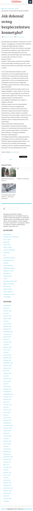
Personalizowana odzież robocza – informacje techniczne (8, 196)
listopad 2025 (7, 329)
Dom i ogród (7, 239)
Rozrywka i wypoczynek (10, 281)
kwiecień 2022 (7, 441)
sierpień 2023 (7, 399)
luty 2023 (6, 415)
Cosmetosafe (15, 152)
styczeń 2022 (7, 449)
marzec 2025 (7, 350)
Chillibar (3, 509)
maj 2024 (6, 376)
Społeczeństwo (7, 289)
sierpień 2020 (7, 493)
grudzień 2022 (7, 420)
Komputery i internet (9, 258)
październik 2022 (8, 425)
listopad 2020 (7, 485)
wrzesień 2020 (7, 490)
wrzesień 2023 (7, 397)
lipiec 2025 (6, 339)
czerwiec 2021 (7, 467)
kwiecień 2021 (7, 472)
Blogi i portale (7, 234)
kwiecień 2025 (7, 347)
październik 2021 (8, 457)
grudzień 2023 (7, 389)
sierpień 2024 (7, 368)
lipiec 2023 (6, 402)
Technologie (6, 297)
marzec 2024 (7, 381)
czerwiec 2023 (7, 404)
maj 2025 (6, 344)
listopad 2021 (7, 454)
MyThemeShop (27, 509)
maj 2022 (6, 438)
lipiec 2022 (6, 433)
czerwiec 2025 (7, 342)
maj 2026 (6, 313)
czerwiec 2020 (7, 498)
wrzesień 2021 (7, 459)
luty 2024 (6, 384)
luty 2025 (6, 352)
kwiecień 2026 (7, 316)
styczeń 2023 (7, 417)
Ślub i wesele (7, 286)
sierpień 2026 (7, 305)
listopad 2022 (7, 423)
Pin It (10, 159)
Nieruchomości (7, 276)
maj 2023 (6, 407)
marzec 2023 (7, 412)
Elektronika (6, 242)
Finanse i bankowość (9, 250)
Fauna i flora (6, 245)
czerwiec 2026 (7, 311)
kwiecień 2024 (7, 378)
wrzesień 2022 (7, 428)
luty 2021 (6, 477)
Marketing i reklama (9, 268)
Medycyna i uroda (8, 271)
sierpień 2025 (7, 337)
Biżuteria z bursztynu (23, 178)
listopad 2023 (7, 391)
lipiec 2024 (6, 371)
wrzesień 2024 (7, 365)
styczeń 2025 (7, 355)
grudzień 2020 (7, 483)
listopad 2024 (7, 360)
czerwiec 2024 (7, 373)
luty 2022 (6, 446)
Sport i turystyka (8, 291)
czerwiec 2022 (7, 436)
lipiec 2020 (6, 496)
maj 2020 (6, 501)
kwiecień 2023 (7, 410)
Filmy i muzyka (7, 247)
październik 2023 (8, 394)
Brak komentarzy (20, 37)
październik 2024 (8, 363)
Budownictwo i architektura (11, 237)
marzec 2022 (7, 444)
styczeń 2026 (7, 324)
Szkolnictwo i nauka (9, 294)
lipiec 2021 (6, 464)
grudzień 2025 (7, 326)
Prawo (5, 278)
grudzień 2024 (7, 357)
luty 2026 (6, 321)
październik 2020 (8, 488)
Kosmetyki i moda (8, 37)
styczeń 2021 (7, 480)
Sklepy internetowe (8, 284)
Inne (4, 255)
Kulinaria (5, 263)
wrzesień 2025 (7, 334)
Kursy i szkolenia (8, 265)
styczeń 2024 (7, 386)
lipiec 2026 (6, 308)
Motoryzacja (7, 273)
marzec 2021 (7, 475)
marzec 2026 (7, 318)
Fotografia (6, 252)
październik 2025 (8, 331)
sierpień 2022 (7, 430)
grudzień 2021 (7, 451)
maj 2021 (6, 470)
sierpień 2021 (7, 462)
